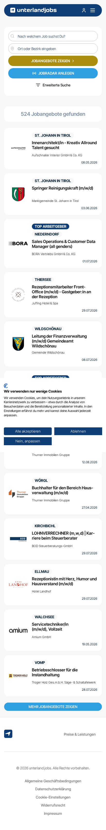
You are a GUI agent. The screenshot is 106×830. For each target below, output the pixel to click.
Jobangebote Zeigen (50, 61)
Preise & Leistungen (80, 734)
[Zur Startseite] (33, 10)
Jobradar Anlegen (56, 73)
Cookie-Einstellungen (53, 797)
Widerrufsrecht (53, 805)
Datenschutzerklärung (53, 789)
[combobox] (53, 48)
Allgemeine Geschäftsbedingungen (53, 781)
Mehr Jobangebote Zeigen (53, 706)
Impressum (53, 813)
